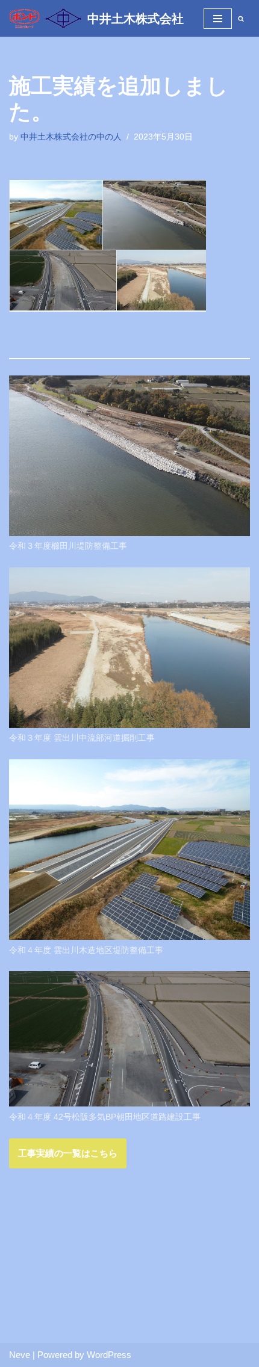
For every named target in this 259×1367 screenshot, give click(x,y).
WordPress (109, 1355)
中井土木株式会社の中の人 (71, 136)
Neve (19, 1355)
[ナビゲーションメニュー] (218, 18)
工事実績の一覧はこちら (67, 1153)
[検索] (241, 19)
